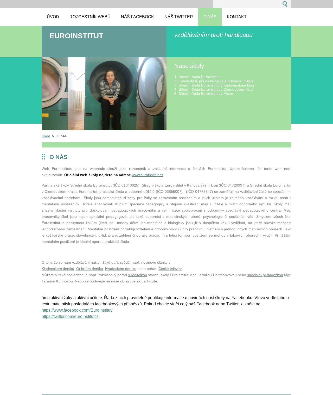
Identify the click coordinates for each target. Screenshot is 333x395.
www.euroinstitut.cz (147, 175)
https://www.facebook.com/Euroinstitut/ (77, 310)
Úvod (46, 136)
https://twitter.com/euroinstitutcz (70, 316)
